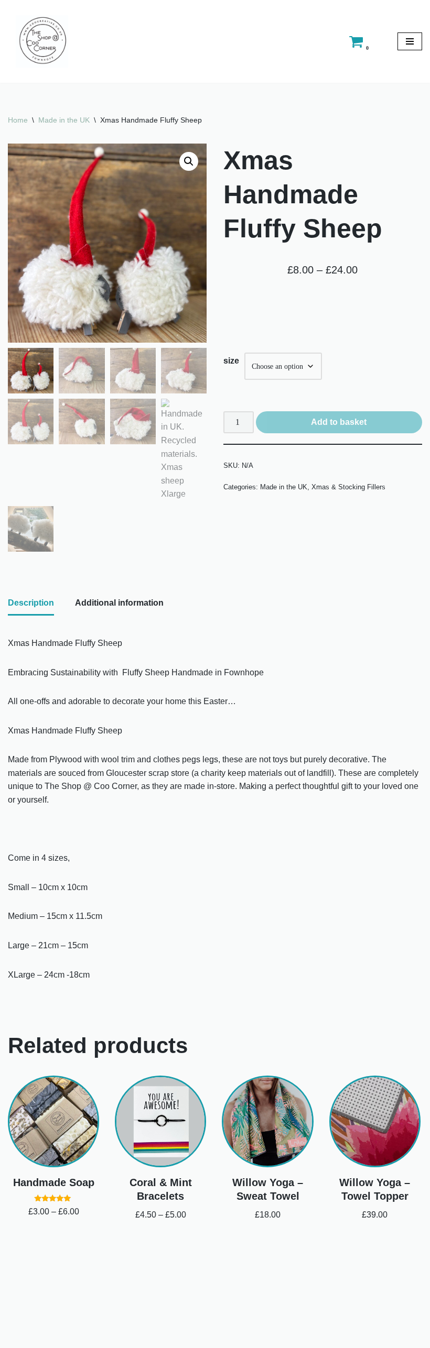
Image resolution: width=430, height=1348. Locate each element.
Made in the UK (64, 120)
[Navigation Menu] (409, 41)
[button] (188, 161)
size (231, 360)
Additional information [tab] (119, 602)
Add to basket (339, 422)
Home (18, 120)
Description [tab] (31, 602)
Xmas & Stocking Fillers (348, 487)
